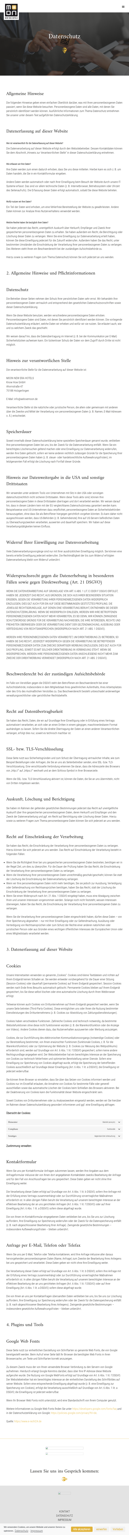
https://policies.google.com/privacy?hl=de (73, 1413)
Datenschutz (21, 1530)
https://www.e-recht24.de (27, 1421)
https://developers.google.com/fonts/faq (94, 1408)
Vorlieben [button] (118, 1529)
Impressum (36, 1530)
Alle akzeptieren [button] (81, 1529)
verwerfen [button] (101, 1529)
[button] (123, 6)
